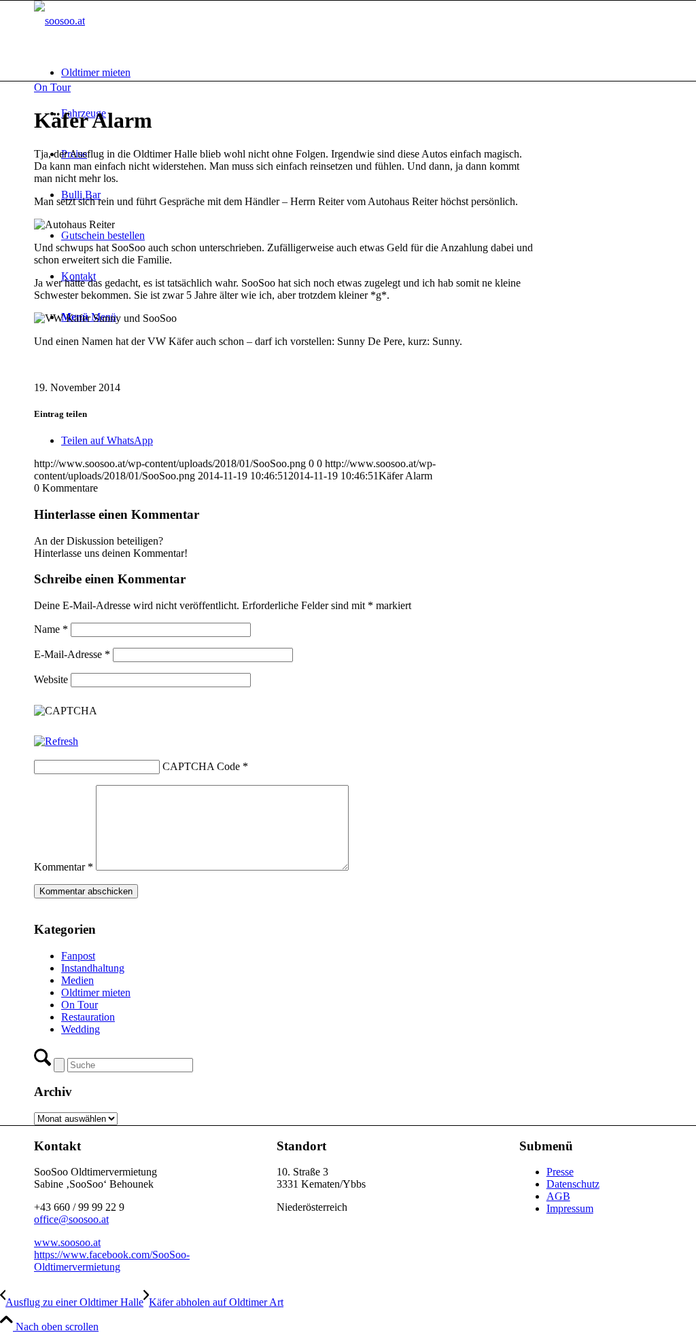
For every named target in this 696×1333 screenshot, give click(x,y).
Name (51, 629)
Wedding (80, 1029)
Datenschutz (572, 1184)
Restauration (88, 1017)
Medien (77, 980)
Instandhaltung (92, 968)
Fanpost (78, 956)
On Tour (52, 87)
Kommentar (63, 867)
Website (51, 679)
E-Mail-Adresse (72, 654)
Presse (560, 1171)
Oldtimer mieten (95, 992)
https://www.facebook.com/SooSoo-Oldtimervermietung (112, 1261)
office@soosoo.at (71, 1219)
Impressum (569, 1208)
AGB (558, 1196)
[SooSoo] (59, 20)
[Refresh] (56, 741)
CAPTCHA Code (201, 766)
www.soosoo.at (67, 1242)
